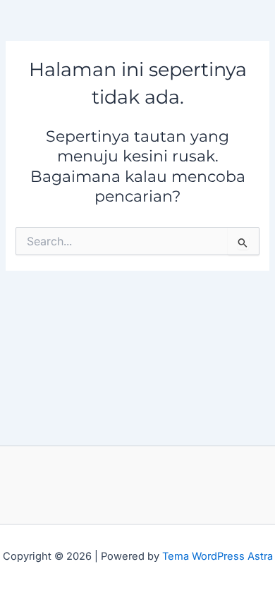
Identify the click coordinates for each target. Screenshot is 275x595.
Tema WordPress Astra (217, 556)
